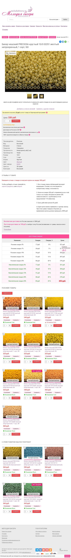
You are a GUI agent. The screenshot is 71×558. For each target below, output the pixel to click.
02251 (18, 164)
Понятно (67, 556)
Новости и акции (6, 531)
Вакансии (4, 538)
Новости (39, 26)
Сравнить (66, 248)
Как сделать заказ (8, 26)
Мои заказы (55, 533)
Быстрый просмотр (12, 308)
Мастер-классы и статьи (51, 26)
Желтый (19, 162)
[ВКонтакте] (60, 42)
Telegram (37, 549)
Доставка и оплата (41, 531)
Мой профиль (56, 531)
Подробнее (7, 229)
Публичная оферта (7, 542)
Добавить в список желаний (26, 109)
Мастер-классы (40, 536)
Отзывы (5, 29)
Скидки (32, 26)
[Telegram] (63, 42)
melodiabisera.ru (26, 552)
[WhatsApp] (65, 42)
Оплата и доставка (22, 26)
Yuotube (43, 549)
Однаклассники (50, 549)
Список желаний (57, 536)
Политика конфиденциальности (11, 540)
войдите (19, 186)
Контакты (64, 26)
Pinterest (47, 549)
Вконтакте (40, 549)
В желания (7, 320)
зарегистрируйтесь (8, 186)
